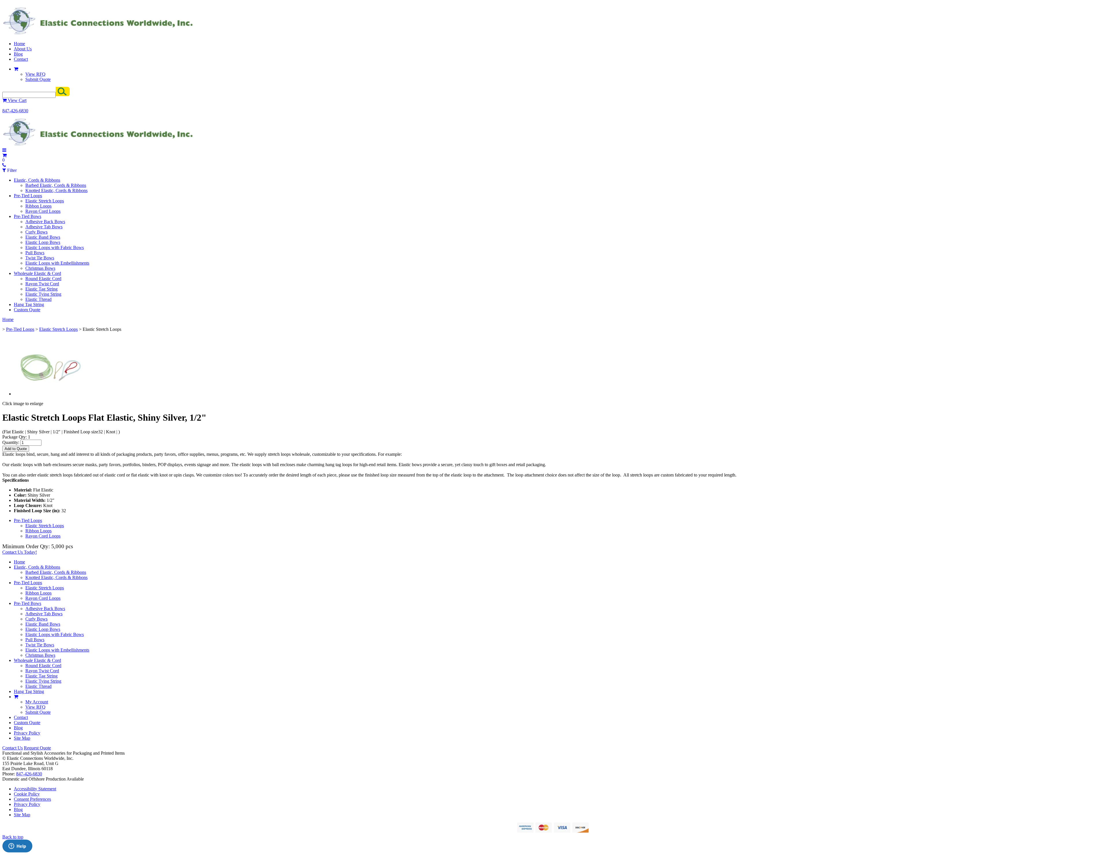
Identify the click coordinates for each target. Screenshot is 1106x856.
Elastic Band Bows (42, 237)
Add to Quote (16, 449)
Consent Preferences (32, 799)
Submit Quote (38, 79)
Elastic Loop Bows (42, 242)
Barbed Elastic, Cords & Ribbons (55, 185)
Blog (18, 54)
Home (19, 43)
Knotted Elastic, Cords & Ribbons (56, 190)
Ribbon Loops (38, 206)
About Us (23, 48)
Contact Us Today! (19, 552)
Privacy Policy (27, 732)
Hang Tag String (29, 304)
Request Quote (37, 747)
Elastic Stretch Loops (44, 200)
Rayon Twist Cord (42, 283)
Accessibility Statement (35, 788)
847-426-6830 (15, 110)
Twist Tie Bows (39, 257)
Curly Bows (36, 231)
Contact (21, 59)
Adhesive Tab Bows (44, 226)
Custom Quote (27, 309)
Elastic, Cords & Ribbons (37, 180)
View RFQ (35, 74)
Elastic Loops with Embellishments (57, 263)
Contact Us (12, 747)
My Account (36, 701)
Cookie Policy (27, 794)
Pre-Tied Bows (27, 216)
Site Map (22, 738)
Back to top (12, 836)
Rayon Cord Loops (42, 211)
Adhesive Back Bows (45, 221)
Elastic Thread (38, 299)
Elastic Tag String (41, 288)
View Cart (16, 100)
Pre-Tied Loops (28, 195)
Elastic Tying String (43, 294)
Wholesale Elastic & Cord (37, 273)
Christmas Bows (40, 268)
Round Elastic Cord (43, 278)
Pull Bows (34, 252)
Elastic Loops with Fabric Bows (54, 247)
